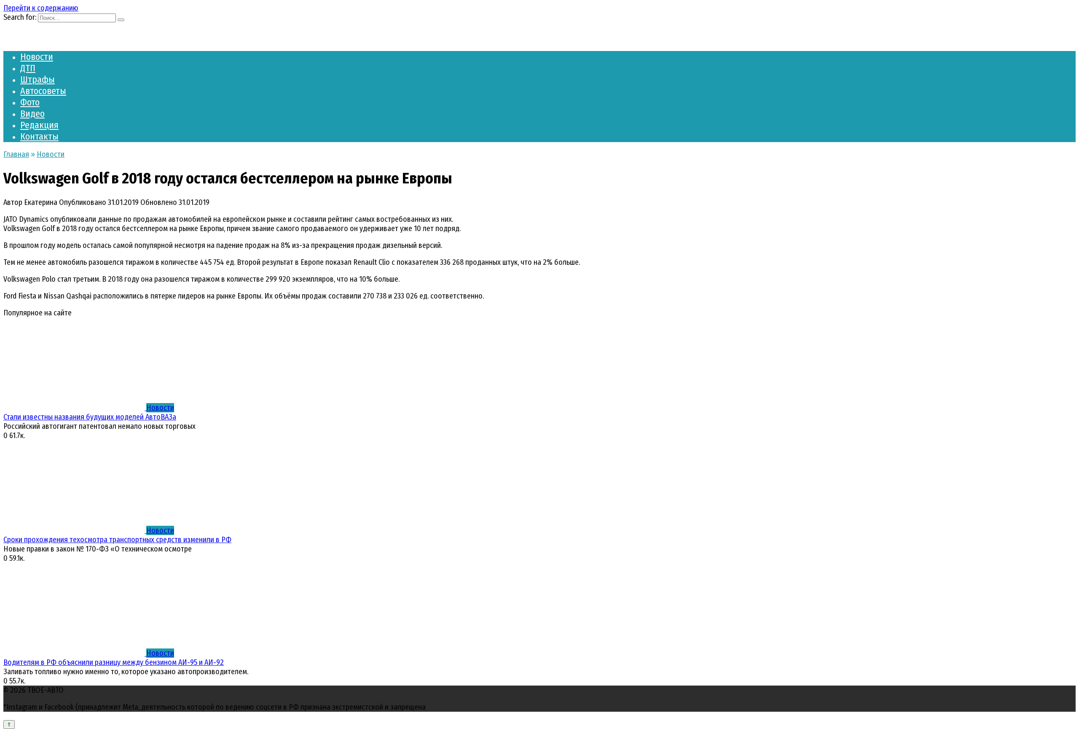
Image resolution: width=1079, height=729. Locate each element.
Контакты (39, 136)
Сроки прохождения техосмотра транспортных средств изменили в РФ (117, 539)
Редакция (39, 125)
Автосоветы (43, 91)
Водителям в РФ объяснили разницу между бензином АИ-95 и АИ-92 (113, 662)
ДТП (27, 68)
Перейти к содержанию (40, 8)
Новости (36, 56)
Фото (30, 102)
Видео (32, 113)
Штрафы (37, 79)
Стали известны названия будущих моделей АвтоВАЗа (89, 417)
